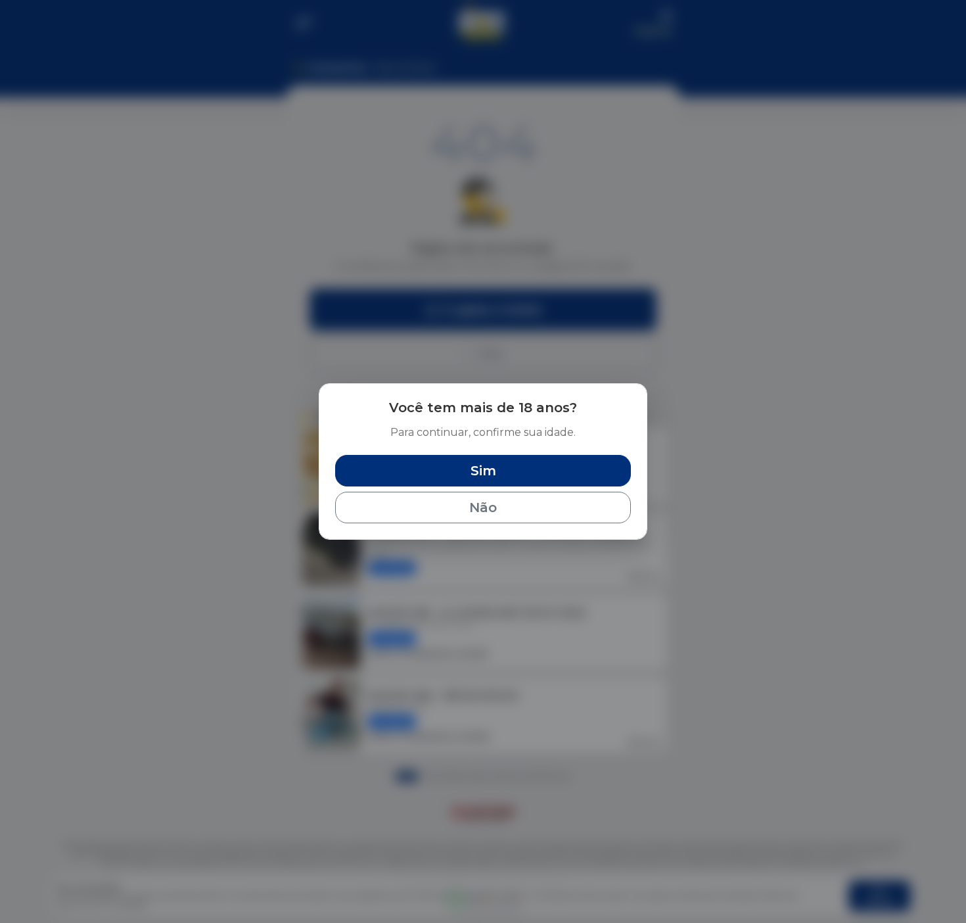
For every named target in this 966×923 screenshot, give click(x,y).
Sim (483, 471)
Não (483, 507)
